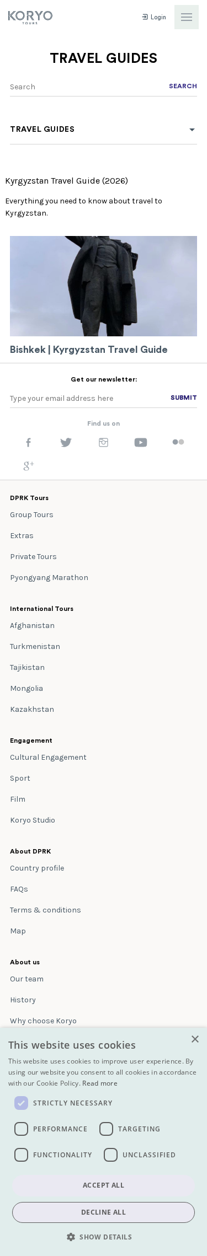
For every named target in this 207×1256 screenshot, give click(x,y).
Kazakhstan (32, 709)
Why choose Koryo (43, 1021)
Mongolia (26, 688)
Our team (27, 979)
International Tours (41, 608)
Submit (184, 397)
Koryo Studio (32, 820)
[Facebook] (28, 445)
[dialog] (103, 1142)
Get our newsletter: (104, 379)
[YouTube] (140, 445)
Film (17, 799)
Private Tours (33, 556)
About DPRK (30, 851)
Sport (20, 778)
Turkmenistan (35, 646)
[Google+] (28, 468)
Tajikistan (27, 667)
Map (18, 931)
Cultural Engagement (48, 757)
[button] (103, 1236)
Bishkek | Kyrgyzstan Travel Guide (89, 350)
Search (183, 86)
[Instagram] (103, 445)
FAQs (19, 889)
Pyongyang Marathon (49, 577)
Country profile (37, 868)
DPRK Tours (29, 498)
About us (25, 962)
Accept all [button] (103, 1185)
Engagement (31, 740)
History (23, 1000)
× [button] (194, 1039)
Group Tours (32, 514)
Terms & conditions (45, 910)
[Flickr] (178, 442)
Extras (22, 535)
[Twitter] (66, 445)
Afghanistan (32, 625)
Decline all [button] (103, 1212)
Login (157, 17)
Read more (100, 1083)
